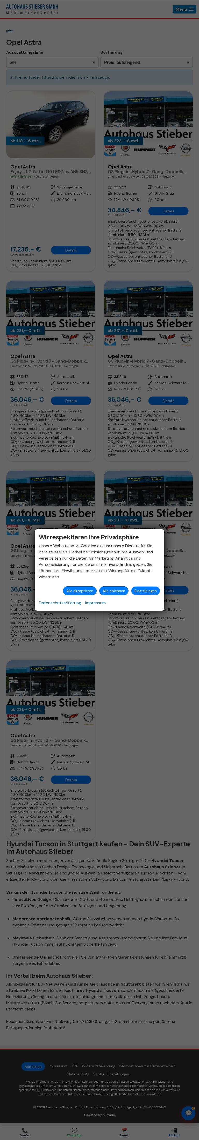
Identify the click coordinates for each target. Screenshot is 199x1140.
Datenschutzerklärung (60, 603)
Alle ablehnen (114, 590)
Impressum (95, 603)
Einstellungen (145, 590)
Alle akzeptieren (79, 590)
